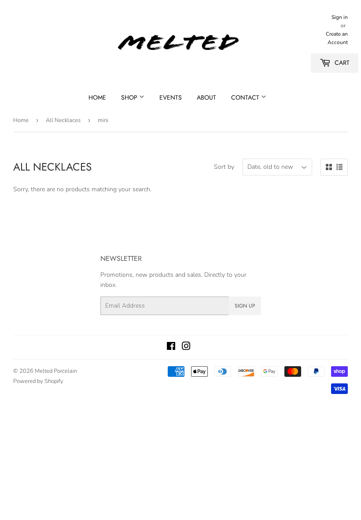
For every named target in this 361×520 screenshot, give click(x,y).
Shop (130, 97)
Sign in (340, 17)
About (206, 97)
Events (170, 97)
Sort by (224, 167)
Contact (246, 97)
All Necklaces (63, 120)
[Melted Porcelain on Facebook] (171, 347)
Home (97, 97)
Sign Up (245, 306)
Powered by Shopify (38, 381)
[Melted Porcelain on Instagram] (186, 347)
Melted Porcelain (56, 371)
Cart (341, 62)
